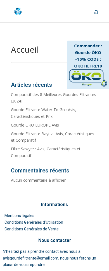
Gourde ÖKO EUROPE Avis (35, 125)
